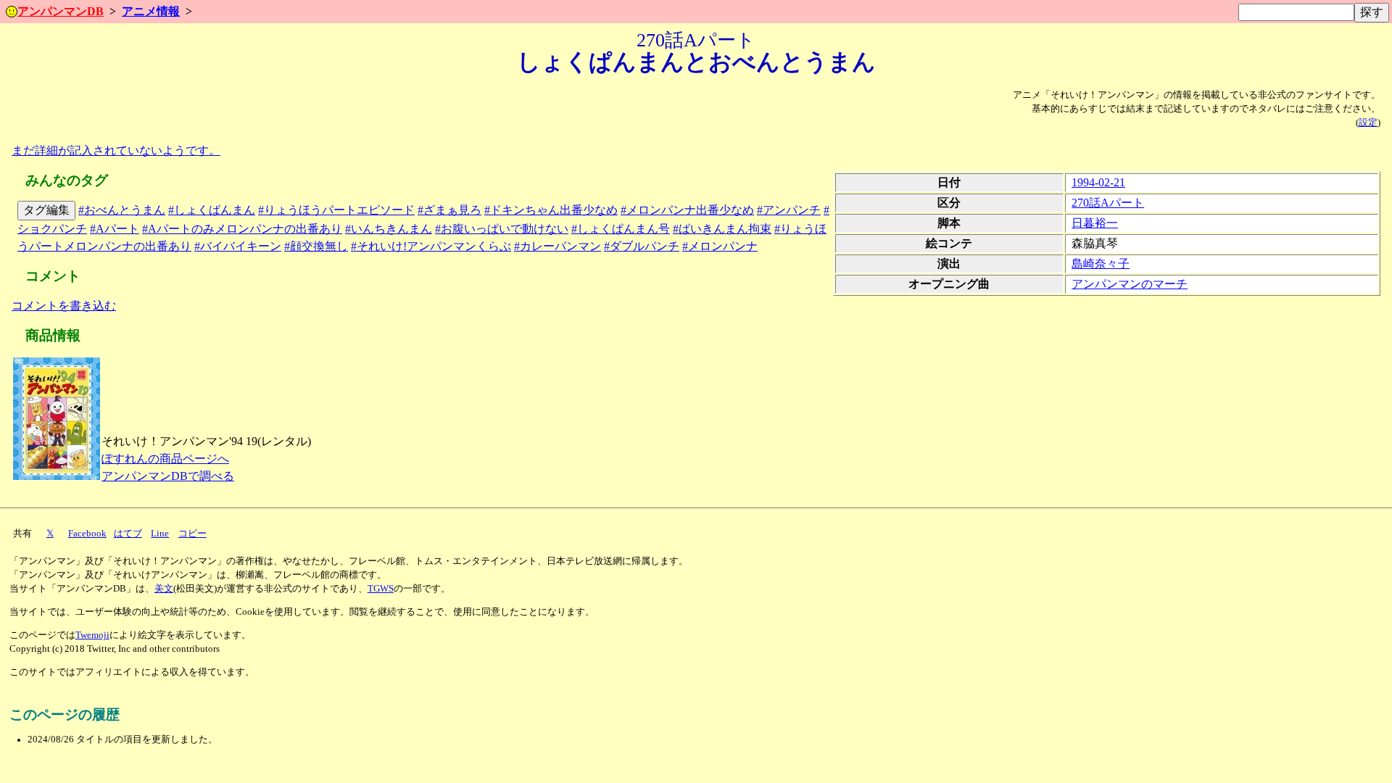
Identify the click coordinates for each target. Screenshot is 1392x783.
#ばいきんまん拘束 (722, 229)
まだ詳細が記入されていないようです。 (116, 150)
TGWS (381, 589)
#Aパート (114, 229)
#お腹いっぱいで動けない (501, 229)
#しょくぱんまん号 (620, 229)
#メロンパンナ (720, 246)
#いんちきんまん (388, 229)
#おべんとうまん (121, 210)
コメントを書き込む (64, 305)
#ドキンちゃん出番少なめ (551, 210)
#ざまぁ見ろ (449, 210)
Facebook (87, 534)
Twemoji (92, 635)
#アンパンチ (789, 210)
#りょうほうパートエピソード (336, 210)
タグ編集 (46, 210)
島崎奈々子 (1101, 263)
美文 (163, 589)
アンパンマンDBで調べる (168, 476)
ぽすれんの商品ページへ (165, 458)
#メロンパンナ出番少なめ (687, 210)
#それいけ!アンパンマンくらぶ (431, 246)
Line (160, 534)
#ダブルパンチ (641, 246)
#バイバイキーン (237, 246)
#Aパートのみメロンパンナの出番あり (242, 229)
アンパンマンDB (60, 11)
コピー (192, 534)
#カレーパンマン (557, 246)
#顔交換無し (316, 246)
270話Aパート (1108, 202)
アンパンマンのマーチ (1130, 284)
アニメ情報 (151, 11)
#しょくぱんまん (211, 210)
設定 (1368, 122)
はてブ (128, 534)
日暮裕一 (1095, 223)
